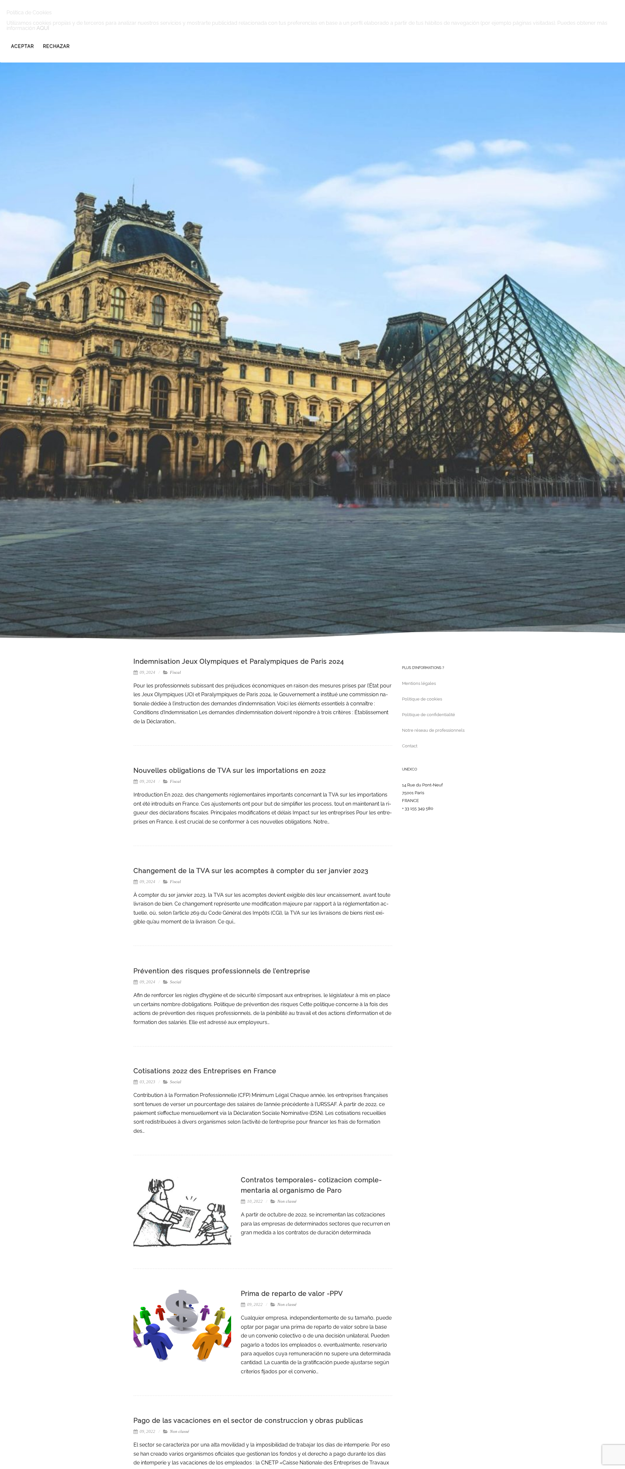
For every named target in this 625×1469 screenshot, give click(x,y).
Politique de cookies (422, 699)
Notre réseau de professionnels (433, 730)
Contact (409, 745)
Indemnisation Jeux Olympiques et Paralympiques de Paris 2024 (238, 661)
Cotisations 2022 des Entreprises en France (204, 1071)
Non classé (287, 1201)
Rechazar (56, 46)
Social (175, 981)
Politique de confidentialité (428, 714)
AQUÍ (42, 28)
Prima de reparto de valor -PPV (292, 1293)
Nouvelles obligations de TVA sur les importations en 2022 (229, 770)
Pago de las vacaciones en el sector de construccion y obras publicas (248, 1420)
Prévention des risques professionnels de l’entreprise (221, 971)
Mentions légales (419, 683)
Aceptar (22, 46)
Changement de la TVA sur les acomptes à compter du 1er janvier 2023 (250, 871)
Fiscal (175, 672)
